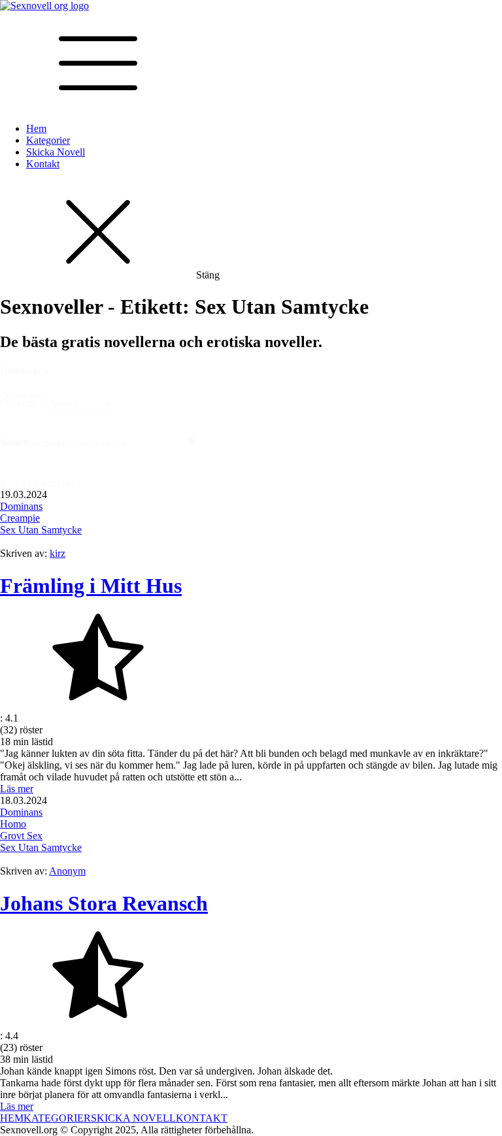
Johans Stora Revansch (104, 903)
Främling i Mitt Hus (91, 585)
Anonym (67, 871)
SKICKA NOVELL (133, 1118)
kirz (57, 553)
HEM (12, 1118)
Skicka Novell (55, 152)
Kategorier (48, 140)
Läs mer (16, 788)
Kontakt (42, 163)
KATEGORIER (57, 1118)
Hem (36, 128)
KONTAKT (201, 1118)
